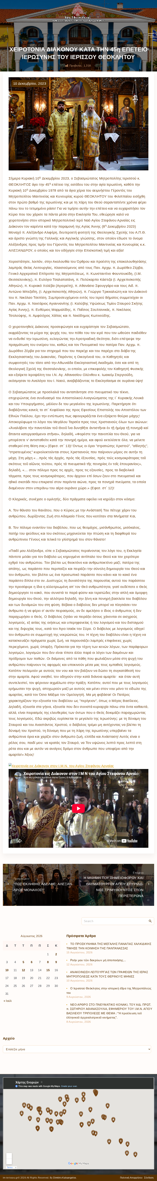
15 (48, 970)
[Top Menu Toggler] (151, 35)
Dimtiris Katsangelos (64, 1177)
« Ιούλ (8, 1000)
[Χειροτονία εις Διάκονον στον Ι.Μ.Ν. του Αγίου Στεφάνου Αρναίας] (61, 766)
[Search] (150, 921)
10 (7, 970)
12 (23, 970)
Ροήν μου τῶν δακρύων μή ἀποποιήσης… (98, 960)
